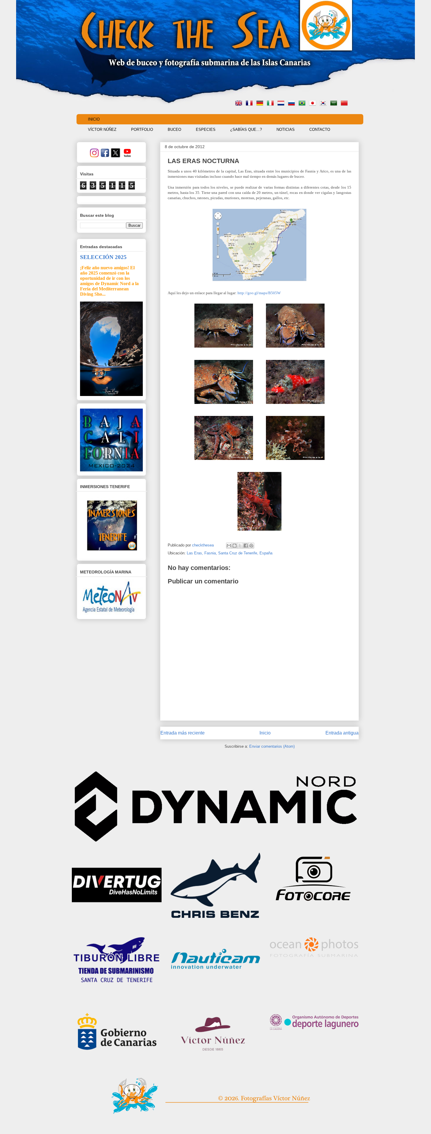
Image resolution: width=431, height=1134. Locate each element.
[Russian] (292, 103)
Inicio (265, 732)
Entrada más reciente (182, 732)
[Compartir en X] (240, 546)
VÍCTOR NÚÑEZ (102, 129)
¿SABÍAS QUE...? (246, 129)
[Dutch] (282, 103)
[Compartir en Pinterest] (251, 546)
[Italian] (271, 103)
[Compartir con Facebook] (246, 546)
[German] (261, 103)
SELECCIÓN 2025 (103, 257)
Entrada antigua (342, 732)
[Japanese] (313, 103)
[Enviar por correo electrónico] (229, 546)
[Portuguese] (303, 103)
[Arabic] (335, 103)
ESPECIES (206, 129)
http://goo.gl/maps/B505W (259, 293)
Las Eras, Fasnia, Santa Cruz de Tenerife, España (229, 553)
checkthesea (203, 545)
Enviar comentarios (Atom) (272, 746)
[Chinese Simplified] (345, 103)
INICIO (94, 119)
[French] (250, 103)
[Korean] (324, 103)
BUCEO (174, 129)
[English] (240, 103)
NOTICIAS (285, 129)
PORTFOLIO (142, 129)
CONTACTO (319, 129)
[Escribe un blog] (234, 546)
